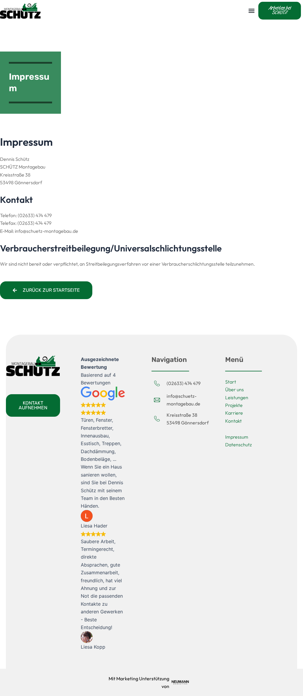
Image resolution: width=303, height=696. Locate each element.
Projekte (234, 405)
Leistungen (236, 397)
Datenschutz (238, 445)
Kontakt (233, 421)
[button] (251, 10)
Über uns (234, 389)
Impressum (236, 437)
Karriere (234, 413)
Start (230, 382)
